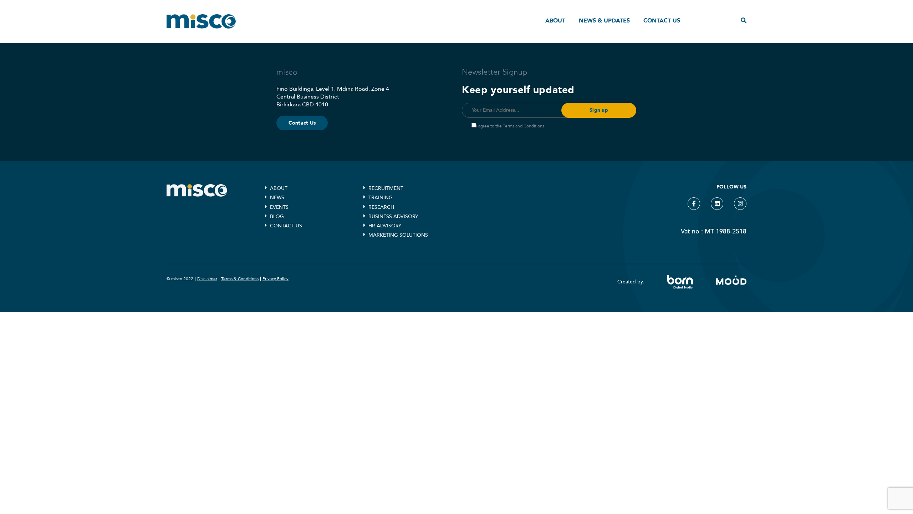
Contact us (661, 21)
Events (279, 207)
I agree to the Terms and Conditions (510, 126)
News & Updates (604, 21)
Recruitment (385, 188)
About (555, 21)
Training (380, 197)
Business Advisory (393, 216)
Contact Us (302, 123)
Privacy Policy (275, 279)
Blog (277, 216)
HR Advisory (384, 225)
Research (381, 207)
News (277, 197)
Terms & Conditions (240, 279)
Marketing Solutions (398, 235)
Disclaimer (207, 279)
